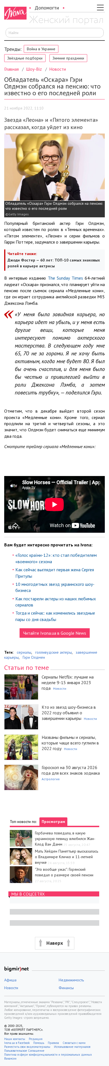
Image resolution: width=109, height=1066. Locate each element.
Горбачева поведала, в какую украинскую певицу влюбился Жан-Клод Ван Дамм (65, 839)
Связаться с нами (74, 1043)
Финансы (66, 987)
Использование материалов (72, 1047)
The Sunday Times (66, 278)
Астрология (51, 779)
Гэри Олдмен (34, 657)
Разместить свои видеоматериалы (27, 1047)
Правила (53, 1043)
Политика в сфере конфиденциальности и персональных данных (48, 1055)
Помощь (38, 1043)
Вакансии (10, 1058)
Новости (57, 69)
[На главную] (66, 20)
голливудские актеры (53, 652)
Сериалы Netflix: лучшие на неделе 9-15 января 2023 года (68, 682)
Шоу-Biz (34, 69)
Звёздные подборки (24, 58)
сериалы (24, 652)
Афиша (10, 979)
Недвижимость (71, 979)
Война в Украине (41, 48)
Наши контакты (14, 1039)
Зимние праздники (68, 58)
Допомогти (47, 7)
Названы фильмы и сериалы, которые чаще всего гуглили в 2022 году (70, 742)
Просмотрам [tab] (53, 821)
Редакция (35, 1039)
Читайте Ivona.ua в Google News (54, 633)
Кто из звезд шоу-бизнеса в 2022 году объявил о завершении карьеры (69, 712)
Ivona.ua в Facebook (17, 1043)
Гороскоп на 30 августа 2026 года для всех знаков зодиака (71, 770)
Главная (11, 69)
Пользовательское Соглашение (24, 1051)
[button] (54, 943)
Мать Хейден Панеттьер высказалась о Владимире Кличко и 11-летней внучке (66, 857)
